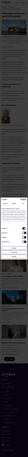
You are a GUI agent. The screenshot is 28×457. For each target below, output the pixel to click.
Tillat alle (14, 248)
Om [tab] (23, 203)
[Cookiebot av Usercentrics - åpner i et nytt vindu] (20, 200)
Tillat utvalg (14, 252)
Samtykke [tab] (5, 203)
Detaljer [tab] (14, 203)
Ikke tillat (14, 256)
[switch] (24, 233)
